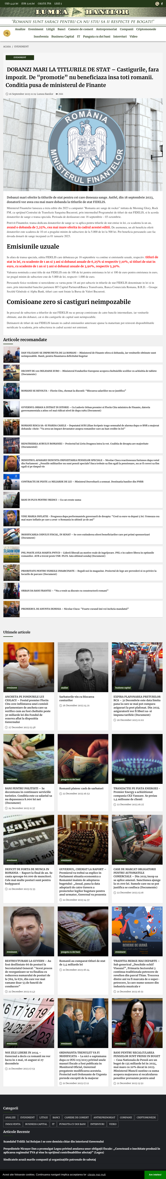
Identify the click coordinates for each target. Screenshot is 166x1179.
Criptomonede (146, 29)
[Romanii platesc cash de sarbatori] (83, 759)
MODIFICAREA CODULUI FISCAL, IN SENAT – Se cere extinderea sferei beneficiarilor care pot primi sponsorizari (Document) (85, 536)
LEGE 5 (58, 3)
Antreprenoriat (106, 29)
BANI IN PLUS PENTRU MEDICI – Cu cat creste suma (51, 499)
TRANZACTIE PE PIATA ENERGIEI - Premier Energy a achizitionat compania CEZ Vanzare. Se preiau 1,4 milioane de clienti (136, 794)
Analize (20, 29)
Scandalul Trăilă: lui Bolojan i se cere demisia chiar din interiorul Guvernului (53, 1141)
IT (78, 36)
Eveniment (35, 29)
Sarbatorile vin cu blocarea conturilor (76, 698)
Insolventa (41, 36)
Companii (126, 29)
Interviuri (120, 36)
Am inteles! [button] (155, 1174)
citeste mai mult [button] (97, 1174)
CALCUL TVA (44, 3)
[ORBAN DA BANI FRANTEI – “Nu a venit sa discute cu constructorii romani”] (11, 591)
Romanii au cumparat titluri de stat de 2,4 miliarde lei (82, 962)
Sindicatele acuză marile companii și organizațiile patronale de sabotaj (49, 1159)
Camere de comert (80, 29)
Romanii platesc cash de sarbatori (81, 788)
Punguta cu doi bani (96, 36)
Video (133, 36)
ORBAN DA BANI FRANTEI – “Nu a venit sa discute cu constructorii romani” (64, 590)
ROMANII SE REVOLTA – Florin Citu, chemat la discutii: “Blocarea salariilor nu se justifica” (73, 390)
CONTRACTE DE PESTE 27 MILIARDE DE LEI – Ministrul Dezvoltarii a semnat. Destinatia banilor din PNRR (82, 481)
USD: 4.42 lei (11, 3)
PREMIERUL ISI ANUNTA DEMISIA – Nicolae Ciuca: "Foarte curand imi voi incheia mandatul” (75, 608)
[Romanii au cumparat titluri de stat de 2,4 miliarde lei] (83, 931)
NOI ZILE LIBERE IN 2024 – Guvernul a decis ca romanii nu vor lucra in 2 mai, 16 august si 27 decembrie (27, 1058)
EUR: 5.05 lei (28, 3)
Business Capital (62, 36)
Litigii (50, 29)
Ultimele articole (16, 632)
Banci (61, 29)
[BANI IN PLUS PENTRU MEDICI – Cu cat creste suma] (11, 500)
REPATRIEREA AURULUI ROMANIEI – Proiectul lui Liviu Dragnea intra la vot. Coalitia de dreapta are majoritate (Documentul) (84, 445)
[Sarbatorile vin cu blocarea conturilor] (83, 667)
